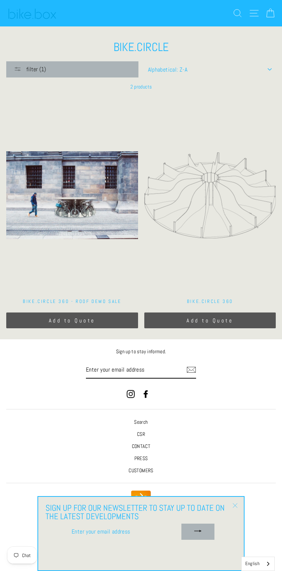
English (252, 563)
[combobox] (258, 564)
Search (141, 422)
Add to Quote (72, 320)
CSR (141, 434)
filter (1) (35, 69)
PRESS (141, 458)
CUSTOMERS (141, 470)
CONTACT (141, 446)
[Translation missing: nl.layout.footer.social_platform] (131, 394)
